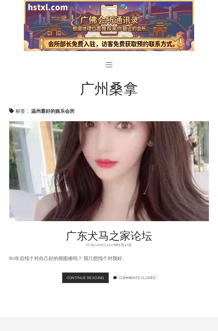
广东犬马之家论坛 (109, 171)
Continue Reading (87, 279)
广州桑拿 (109, 87)
